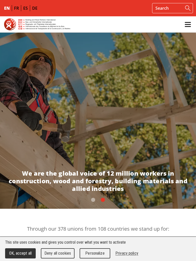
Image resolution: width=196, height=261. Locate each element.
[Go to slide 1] (103, 200)
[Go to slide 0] (93, 200)
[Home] (37, 24)
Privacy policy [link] (126, 253)
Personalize (94, 253)
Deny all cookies (57, 253)
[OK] (188, 8)
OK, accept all (20, 253)
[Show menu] (188, 24)
